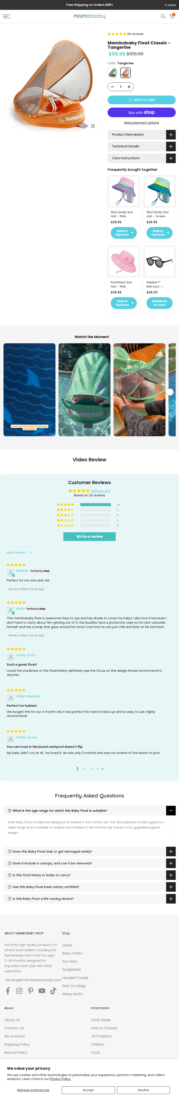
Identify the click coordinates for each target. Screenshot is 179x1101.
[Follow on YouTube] (41, 991)
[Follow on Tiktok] (53, 991)
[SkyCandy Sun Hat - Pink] (124, 191)
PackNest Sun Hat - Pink (121, 284)
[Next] (170, 392)
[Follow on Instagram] (19, 991)
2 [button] (84, 769)
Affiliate (97, 1044)
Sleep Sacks (72, 994)
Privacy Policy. (60, 1079)
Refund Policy (15, 1052)
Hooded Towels (75, 977)
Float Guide (101, 1020)
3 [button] (91, 769)
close (9, 5)
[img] (16, 565)
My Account (14, 1036)
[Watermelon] (113, 73)
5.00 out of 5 (100, 491)
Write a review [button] (89, 536)
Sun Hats (69, 961)
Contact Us (14, 1028)
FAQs (95, 1052)
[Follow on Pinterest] (30, 991)
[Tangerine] (125, 73)
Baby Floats (72, 953)
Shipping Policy (17, 1044)
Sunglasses (71, 969)
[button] (117, 34)
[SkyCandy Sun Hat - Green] (159, 191)
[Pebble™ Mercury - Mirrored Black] (159, 261)
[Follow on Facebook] (7, 991)
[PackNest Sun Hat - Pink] (124, 261)
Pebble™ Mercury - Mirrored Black (158, 284)
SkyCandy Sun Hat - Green (157, 214)
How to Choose (104, 1028)
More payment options (141, 122)
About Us (12, 1020)
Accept (88, 1090)
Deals (67, 945)
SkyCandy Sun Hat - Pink (122, 214)
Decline (143, 1090)
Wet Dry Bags (74, 986)
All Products (101, 1036)
